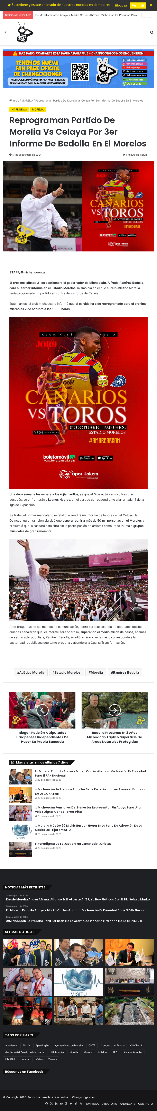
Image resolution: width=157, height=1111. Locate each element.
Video (39, 1059)
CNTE (92, 1045)
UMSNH (10, 1059)
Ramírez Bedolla (126, 672)
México (102, 1052)
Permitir (138, 5)
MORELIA (27, 100)
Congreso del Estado (112, 1045)
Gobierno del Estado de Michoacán (25, 1052)
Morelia (97, 672)
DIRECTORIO (109, 1103)
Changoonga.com (83, 1097)
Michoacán (57, 1052)
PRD (115, 1052)
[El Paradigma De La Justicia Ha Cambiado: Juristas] (20, 849)
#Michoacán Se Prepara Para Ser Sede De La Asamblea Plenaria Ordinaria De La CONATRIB (92, 15)
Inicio (15, 100)
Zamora (52, 1059)
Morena (88, 1052)
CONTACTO (145, 1103)
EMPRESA (92, 1103)
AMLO (26, 1045)
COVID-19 (136, 1045)
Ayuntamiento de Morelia (68, 1045)
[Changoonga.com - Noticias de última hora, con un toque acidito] (24, 32)
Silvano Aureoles (132, 1052)
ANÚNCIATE (127, 1103)
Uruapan (25, 1059)
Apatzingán (42, 1045)
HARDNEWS (19, 109)
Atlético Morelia (31, 672)
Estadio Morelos (68, 672)
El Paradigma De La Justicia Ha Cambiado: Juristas (73, 844)
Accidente (11, 1045)
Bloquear (121, 5)
